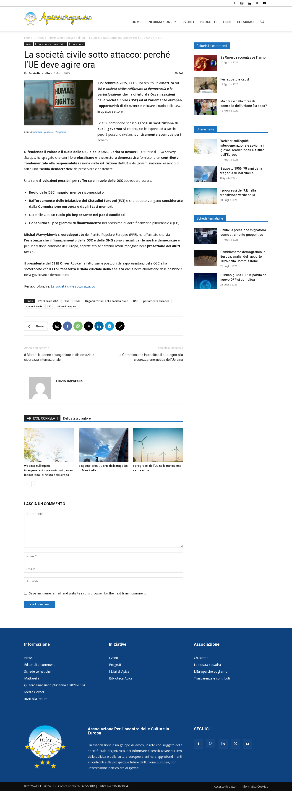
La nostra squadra (207, 664)
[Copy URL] (120, 326)
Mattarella (31, 678)
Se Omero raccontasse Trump (243, 57)
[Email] (57, 326)
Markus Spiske (42, 132)
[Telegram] (109, 326)
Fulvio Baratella (39, 73)
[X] (256, 3)
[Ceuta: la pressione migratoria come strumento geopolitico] (205, 236)
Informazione (160, 22)
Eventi (188, 22)
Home (136, 22)
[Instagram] (241, 3)
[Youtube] (264, 3)
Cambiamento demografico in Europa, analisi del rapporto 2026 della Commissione (242, 256)
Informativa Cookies (255, 786)
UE (49, 306)
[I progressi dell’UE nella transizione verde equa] (158, 445)
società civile (34, 306)
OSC (135, 301)
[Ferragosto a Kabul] (205, 85)
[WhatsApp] (78, 326)
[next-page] (34, 484)
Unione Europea (66, 306)
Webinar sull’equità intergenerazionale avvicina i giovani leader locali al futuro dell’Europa (48, 470)
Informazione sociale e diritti (66, 38)
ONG (77, 301)
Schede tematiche (37, 671)
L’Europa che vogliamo (210, 671)
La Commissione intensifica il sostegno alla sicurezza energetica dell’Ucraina (150, 357)
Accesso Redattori (225, 786)
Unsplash (60, 132)
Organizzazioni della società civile (106, 301)
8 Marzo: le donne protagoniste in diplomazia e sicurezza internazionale (59, 357)
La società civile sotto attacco (73, 286)
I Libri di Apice (119, 671)
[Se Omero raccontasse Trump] (205, 63)
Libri (227, 22)
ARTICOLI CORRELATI (42, 418)
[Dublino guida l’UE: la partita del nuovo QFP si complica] (205, 281)
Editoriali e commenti (39, 664)
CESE (66, 301)
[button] (262, 22)
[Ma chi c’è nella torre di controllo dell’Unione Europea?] (205, 107)
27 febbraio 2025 (48, 301)
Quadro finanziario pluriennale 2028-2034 (54, 685)
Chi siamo (245, 22)
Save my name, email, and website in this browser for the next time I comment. (87, 593)
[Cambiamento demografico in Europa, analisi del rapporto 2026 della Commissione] (205, 258)
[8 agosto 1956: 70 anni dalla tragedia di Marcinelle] (103, 445)
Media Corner (34, 692)
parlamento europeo (156, 301)
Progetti (208, 22)
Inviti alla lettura (35, 699)
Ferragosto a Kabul (234, 79)
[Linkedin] (249, 3)
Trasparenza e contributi (212, 678)
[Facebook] (234, 3)
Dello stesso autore (77, 418)
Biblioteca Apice (121, 678)
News (40, 38)
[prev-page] (27, 484)
